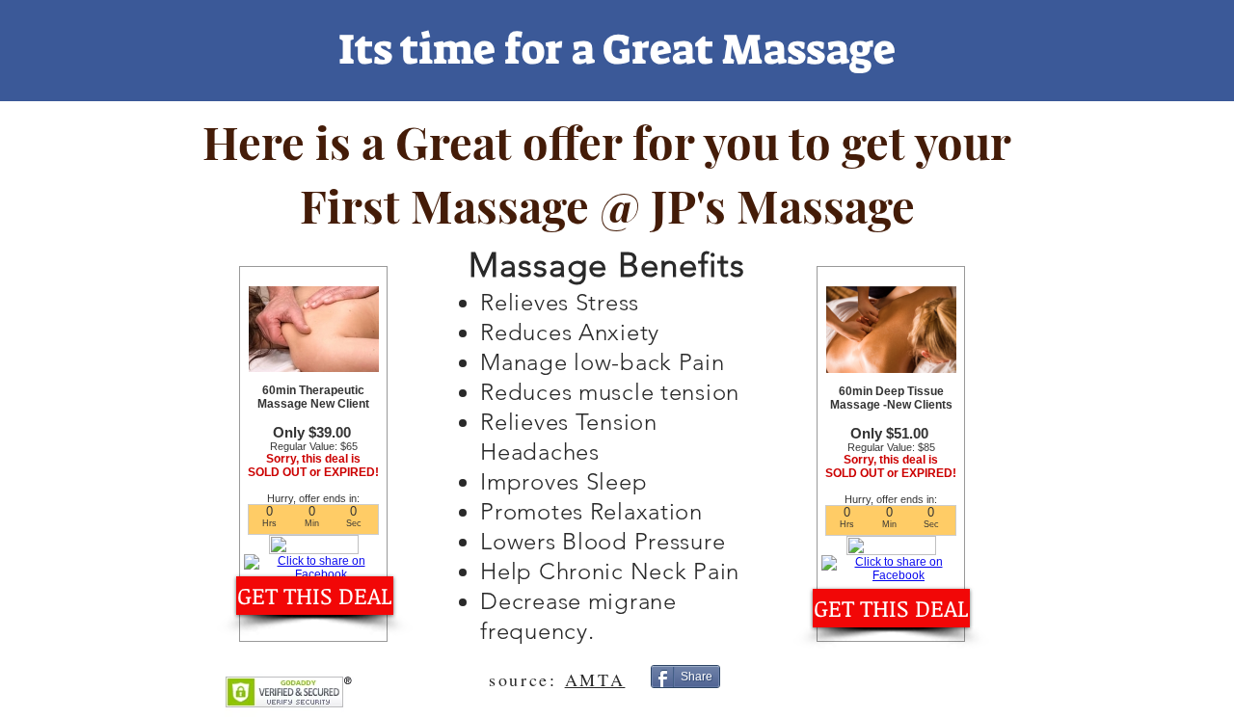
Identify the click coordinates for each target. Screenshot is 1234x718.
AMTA (595, 679)
